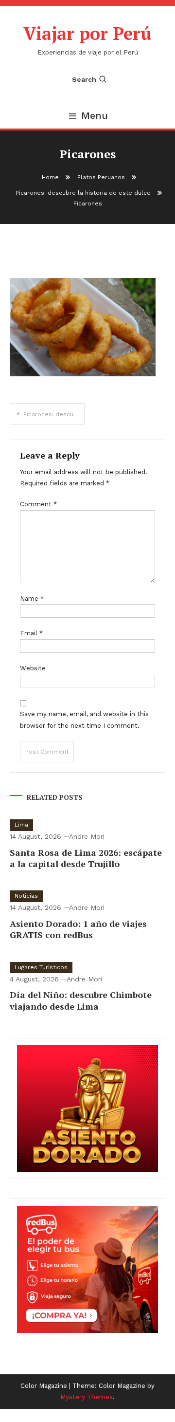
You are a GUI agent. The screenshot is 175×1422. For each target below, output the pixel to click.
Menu (94, 115)
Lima (21, 824)
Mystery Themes (86, 1397)
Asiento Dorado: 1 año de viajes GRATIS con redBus (78, 929)
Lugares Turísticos (41, 967)
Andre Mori (87, 836)
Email (31, 633)
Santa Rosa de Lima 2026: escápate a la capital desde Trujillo (86, 858)
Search (84, 79)
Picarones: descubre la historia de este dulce (54, 414)
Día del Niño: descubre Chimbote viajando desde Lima (81, 1000)
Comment (38, 504)
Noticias (26, 895)
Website (33, 668)
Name (32, 598)
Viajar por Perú (87, 33)
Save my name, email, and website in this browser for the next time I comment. (84, 719)
